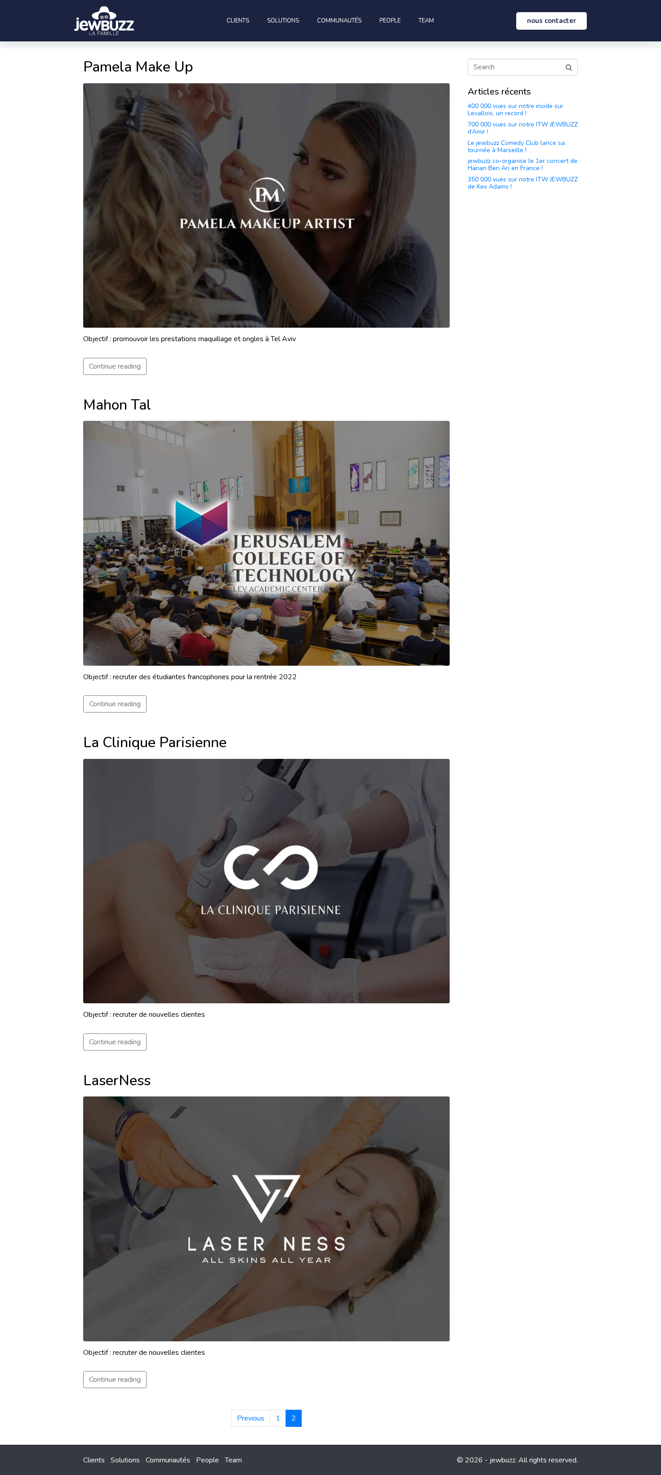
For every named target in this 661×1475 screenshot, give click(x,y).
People (390, 21)
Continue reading (115, 366)
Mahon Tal (117, 405)
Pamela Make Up (138, 67)
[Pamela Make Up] (266, 205)
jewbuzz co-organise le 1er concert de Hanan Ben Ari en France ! (522, 164)
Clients (238, 21)
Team (426, 21)
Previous (250, 1418)
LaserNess (117, 1080)
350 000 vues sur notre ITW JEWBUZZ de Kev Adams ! (523, 183)
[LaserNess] (266, 1218)
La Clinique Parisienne (155, 742)
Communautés (339, 21)
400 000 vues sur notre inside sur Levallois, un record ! (515, 109)
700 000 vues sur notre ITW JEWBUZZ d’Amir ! (523, 128)
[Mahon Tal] (266, 543)
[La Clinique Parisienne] (266, 880)
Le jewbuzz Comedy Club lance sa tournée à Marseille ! (516, 146)
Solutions (283, 21)
